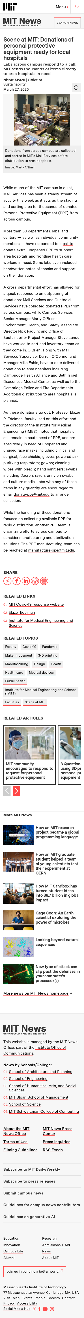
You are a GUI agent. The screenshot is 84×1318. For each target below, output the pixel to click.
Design (39, 664)
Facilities (12, 702)
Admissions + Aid (56, 1245)
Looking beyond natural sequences (57, 942)
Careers (53, 1298)
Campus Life (13, 1251)
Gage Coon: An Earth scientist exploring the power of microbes (56, 918)
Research (49, 1238)
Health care (14, 673)
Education (11, 1238)
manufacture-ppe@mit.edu (51, 550)
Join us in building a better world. (32, 1271)
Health (56, 664)
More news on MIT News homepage (36, 993)
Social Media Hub (16, 1309)
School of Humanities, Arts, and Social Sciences (42, 1088)
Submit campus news (23, 1193)
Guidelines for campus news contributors (41, 1205)
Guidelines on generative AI (29, 1216)
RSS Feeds (53, 1150)
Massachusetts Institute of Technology (34, 1287)
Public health (15, 681)
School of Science (25, 1104)
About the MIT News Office (16, 1131)
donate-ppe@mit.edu (32, 494)
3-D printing (47, 655)
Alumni (9, 1258)
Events (27, 1298)
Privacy (9, 1303)
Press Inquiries (56, 1141)
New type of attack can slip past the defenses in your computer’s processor (58, 973)
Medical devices (41, 673)
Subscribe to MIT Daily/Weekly (31, 1169)
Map (16, 1298)
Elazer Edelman (22, 612)
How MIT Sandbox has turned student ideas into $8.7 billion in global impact (58, 893)
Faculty (11, 647)
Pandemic (49, 647)
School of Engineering (28, 1078)
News (46, 1251)
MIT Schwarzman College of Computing (44, 1111)
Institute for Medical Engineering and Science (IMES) (40, 692)
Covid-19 (29, 647)
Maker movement (18, 655)
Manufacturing (16, 664)
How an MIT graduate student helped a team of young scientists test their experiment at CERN (57, 863)
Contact (68, 1298)
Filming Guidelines (20, 1150)
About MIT (50, 1258)
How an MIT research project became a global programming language (57, 832)
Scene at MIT (35, 702)
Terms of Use (15, 1141)
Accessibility (27, 1303)
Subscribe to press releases (29, 1181)
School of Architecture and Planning (40, 1071)
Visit (7, 1298)
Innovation (11, 1245)
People (40, 1298)
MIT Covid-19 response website (36, 604)
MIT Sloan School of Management (38, 1097)
